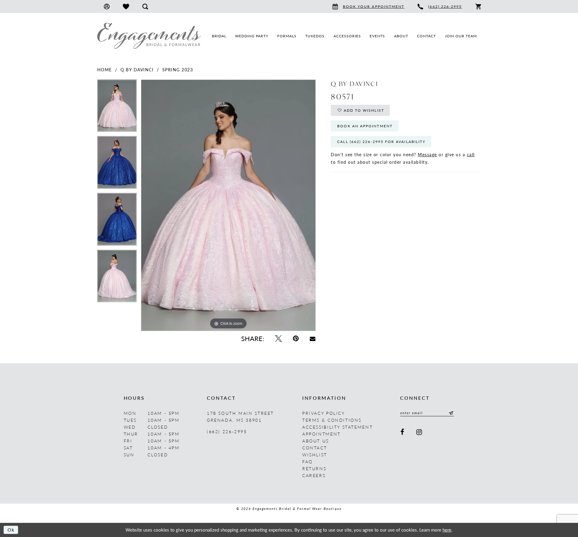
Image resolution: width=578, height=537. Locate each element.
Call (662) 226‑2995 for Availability (381, 141)
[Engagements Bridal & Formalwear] (149, 36)
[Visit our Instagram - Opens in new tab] (420, 432)
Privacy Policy (323, 413)
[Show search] (145, 6)
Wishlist (314, 455)
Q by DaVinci (137, 70)
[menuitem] (106, 6)
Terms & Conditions (332, 420)
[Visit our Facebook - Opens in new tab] (403, 432)
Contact (314, 448)
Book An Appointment (365, 126)
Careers (313, 475)
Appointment (321, 434)
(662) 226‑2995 (227, 431)
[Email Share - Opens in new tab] (312, 338)
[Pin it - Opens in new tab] (295, 338)
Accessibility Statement (337, 427)
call (471, 154)
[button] (106, 6)
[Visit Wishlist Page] (126, 6)
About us (315, 441)
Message (427, 154)
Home (104, 70)
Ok (11, 529)
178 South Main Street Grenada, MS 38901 (240, 416)
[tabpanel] (117, 107)
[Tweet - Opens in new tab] (278, 338)
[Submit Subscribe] (450, 413)
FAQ (307, 461)
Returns (314, 468)
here (447, 529)
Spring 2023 (177, 70)
